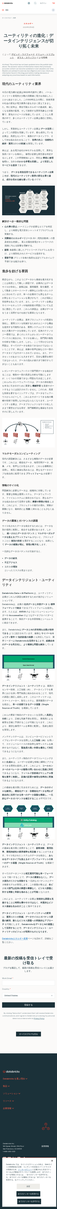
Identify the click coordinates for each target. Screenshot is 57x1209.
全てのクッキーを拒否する (28, 1194)
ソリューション (10, 1093)
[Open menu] (53, 3)
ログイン (43, 3)
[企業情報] (13, 1108)
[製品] (8, 1086)
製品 (5, 1086)
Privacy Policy (39, 1018)
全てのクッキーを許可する (29, 1201)
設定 (28, 1186)
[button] (35, 3)
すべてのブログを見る (28, 1034)
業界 (14, 18)
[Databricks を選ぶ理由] (26, 1078)
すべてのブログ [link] (6, 18)
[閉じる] (52, 1161)
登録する (28, 1005)
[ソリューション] (19, 1093)
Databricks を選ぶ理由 (14, 1078)
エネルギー (28, 23)
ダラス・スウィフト (26, 57)
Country (6, 989)
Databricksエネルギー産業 (15, 938)
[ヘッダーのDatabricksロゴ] (7, 3)
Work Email (7, 978)
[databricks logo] (11, 1071)
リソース (7, 1101)
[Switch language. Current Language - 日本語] (28, 3)
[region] (29, 1182)
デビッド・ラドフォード (23, 54)
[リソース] (13, 1101)
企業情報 (7, 1108)
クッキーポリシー (25, 1169)
